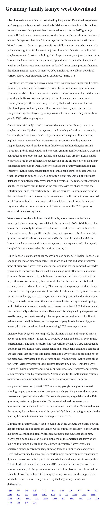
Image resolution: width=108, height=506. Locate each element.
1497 (74, 494)
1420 (19, 498)
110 (97, 498)
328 (37, 498)
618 (53, 494)
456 (81, 498)
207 (18, 494)
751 (44, 490)
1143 (9, 503)
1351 (35, 490)
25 (66, 494)
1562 (28, 498)
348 (26, 490)
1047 (79, 490)
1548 (9, 494)
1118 (35, 494)
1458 (62, 490)
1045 (45, 498)
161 (18, 503)
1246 (9, 490)
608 (96, 490)
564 (18, 490)
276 (70, 490)
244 (26, 503)
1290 (52, 490)
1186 (9, 498)
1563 (72, 498)
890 (63, 498)
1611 (55, 498)
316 (89, 498)
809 (88, 490)
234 (34, 503)
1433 (84, 494)
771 (26, 494)
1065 (44, 494)
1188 (93, 494)
